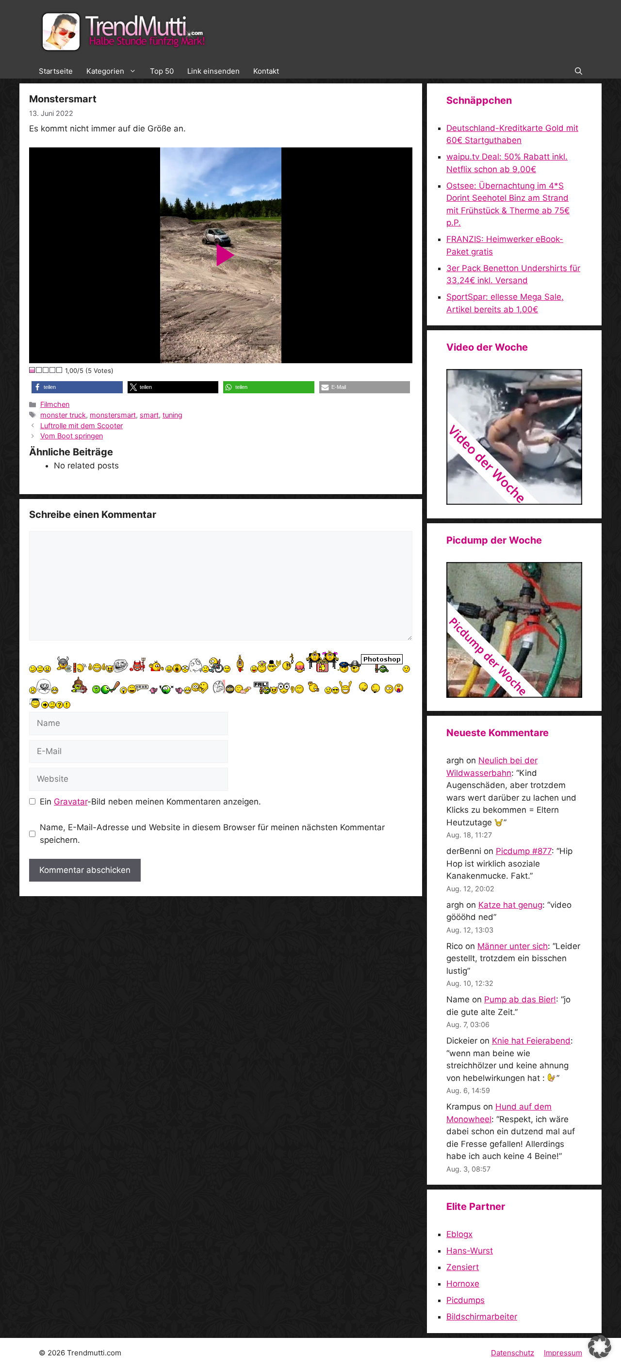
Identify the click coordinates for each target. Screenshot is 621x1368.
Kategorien (105, 71)
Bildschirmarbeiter (481, 1316)
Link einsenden (213, 71)
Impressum (563, 1352)
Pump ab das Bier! (520, 999)
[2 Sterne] (39, 370)
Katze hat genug (510, 905)
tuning (172, 415)
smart (149, 415)
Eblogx (459, 1234)
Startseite (56, 71)
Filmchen (54, 404)
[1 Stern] (32, 370)
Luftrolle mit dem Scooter (81, 425)
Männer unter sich (512, 946)
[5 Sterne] (59, 370)
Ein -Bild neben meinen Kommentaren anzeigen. (150, 801)
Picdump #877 (524, 851)
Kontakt (266, 71)
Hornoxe (462, 1283)
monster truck (63, 415)
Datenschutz (512, 1352)
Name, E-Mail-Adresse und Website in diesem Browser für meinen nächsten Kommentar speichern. (212, 833)
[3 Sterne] (46, 370)
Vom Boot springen (71, 436)
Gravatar (70, 801)
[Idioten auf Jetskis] (514, 502)
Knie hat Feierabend (531, 1041)
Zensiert (462, 1267)
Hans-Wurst (469, 1250)
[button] (578, 71)
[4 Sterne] (52, 370)
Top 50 (162, 71)
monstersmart (113, 415)
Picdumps (465, 1300)
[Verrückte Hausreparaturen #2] (514, 695)
